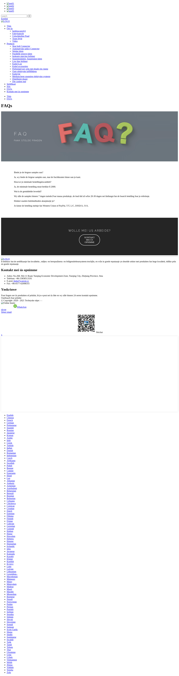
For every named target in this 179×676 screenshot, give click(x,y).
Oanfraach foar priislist (11, 298)
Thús (9, 26)
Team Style (17, 38)
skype (3, 309)
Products (10, 43)
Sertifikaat (11, 84)
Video (15, 41)
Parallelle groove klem (22, 54)
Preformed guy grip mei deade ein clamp (30, 69)
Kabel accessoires (20, 66)
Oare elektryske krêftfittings (24, 71)
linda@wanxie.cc (21, 281)
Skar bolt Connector (21, 46)
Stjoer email (6, 312)
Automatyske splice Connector (25, 48)
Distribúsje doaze (20, 79)
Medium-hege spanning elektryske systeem (31, 76)
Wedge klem (17, 51)
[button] (89, 239)
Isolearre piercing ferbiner (23, 56)
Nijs (8, 86)
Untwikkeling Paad (20, 36)
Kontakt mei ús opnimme (18, 91)
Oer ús (10, 28)
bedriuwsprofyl (19, 31)
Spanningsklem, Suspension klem (27, 59)
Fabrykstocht (18, 33)
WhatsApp (21, 307)
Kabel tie (16, 74)
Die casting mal (19, 81)
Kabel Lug (17, 64)
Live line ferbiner (20, 61)
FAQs (9, 89)
